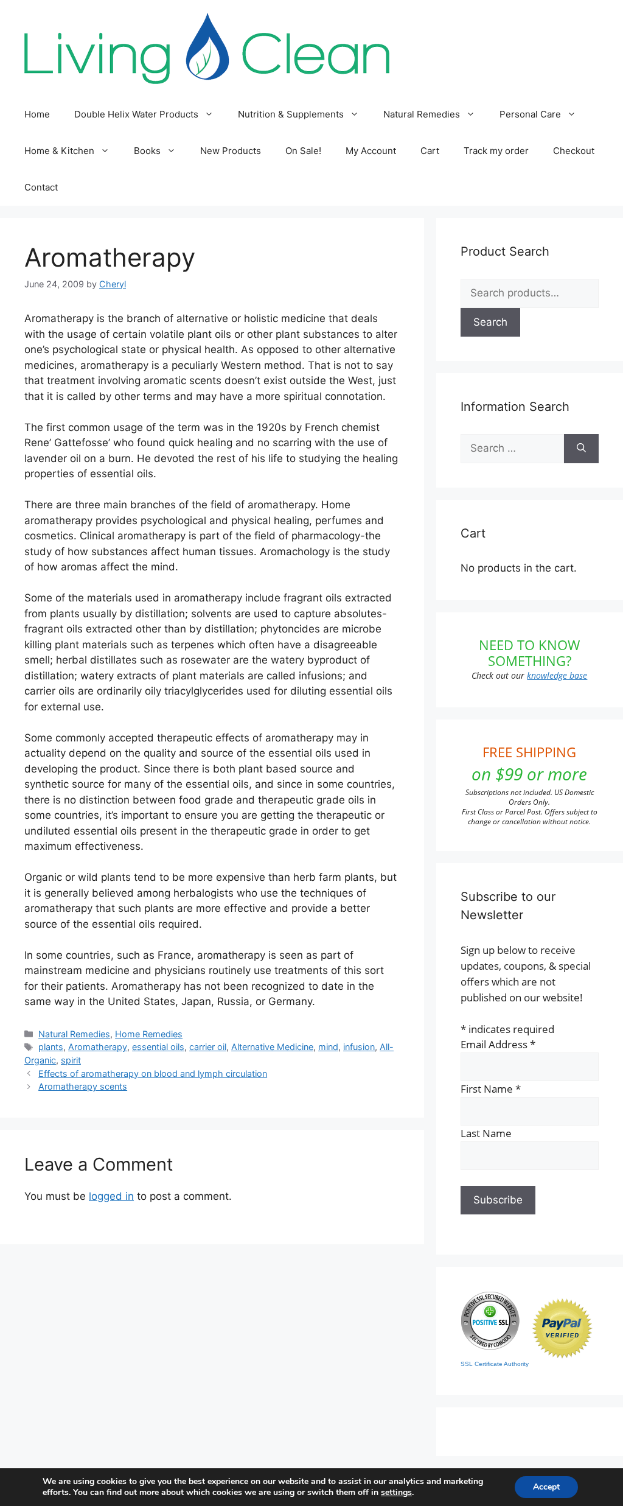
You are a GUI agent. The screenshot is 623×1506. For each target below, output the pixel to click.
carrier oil (207, 1047)
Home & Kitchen (59, 150)
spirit (71, 1060)
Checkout (573, 150)
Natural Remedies (421, 114)
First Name (491, 1089)
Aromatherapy (97, 1047)
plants (50, 1047)
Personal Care (530, 114)
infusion (359, 1047)
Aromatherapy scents (82, 1086)
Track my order (496, 150)
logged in (111, 1196)
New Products (230, 150)
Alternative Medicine (272, 1047)
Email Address (498, 1044)
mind (328, 1047)
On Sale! (303, 150)
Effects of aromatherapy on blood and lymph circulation (152, 1073)
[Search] (581, 448)
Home (37, 114)
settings (396, 1492)
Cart (429, 150)
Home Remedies (149, 1034)
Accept (546, 1487)
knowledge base (557, 675)
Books (147, 150)
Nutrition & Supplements (291, 114)
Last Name (486, 1133)
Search (490, 322)
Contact (41, 187)
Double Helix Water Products (136, 114)
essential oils (158, 1047)
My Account (371, 150)
